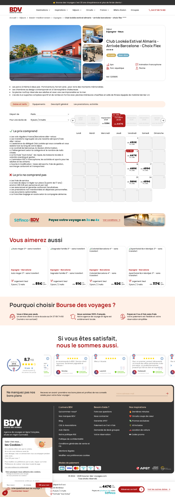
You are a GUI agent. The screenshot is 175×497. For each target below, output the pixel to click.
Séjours (22, 18)
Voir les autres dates (158, 489)
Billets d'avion (120, 10)
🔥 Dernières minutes (139, 411)
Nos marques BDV (67, 416)
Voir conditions (110, 220)
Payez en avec (103, 491)
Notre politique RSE (67, 434)
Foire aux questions (103, 411)
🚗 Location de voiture (139, 430)
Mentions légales (66, 450)
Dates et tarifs (20, 104)
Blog (61, 420)
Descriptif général (59, 104)
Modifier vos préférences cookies (74, 455)
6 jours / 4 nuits (38, 120)
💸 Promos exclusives (139, 420)
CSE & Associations (67, 425)
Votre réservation (102, 434)
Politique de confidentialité (71, 439)
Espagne (57, 18)
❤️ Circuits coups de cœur (141, 416)
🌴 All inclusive (136, 425)
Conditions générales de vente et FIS (74, 445)
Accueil (13, 18)
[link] (153, 10)
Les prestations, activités (86, 104)
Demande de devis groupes (107, 430)
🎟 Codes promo (136, 434)
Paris (33, 114)
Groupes (135, 10)
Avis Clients (64, 430)
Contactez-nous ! (20, 491)
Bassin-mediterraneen (39, 18)
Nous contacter (101, 416)
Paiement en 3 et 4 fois (104, 425)
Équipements (39, 104)
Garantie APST (101, 420)
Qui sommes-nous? (68, 411)
